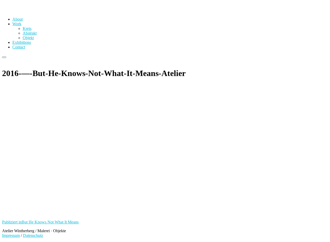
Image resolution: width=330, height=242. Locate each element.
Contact (18, 47)
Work (16, 24)
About (17, 19)
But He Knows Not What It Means (40, 222)
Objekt (28, 38)
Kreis (27, 28)
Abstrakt (30, 33)
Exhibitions (21, 42)
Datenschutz (33, 235)
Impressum (11, 235)
